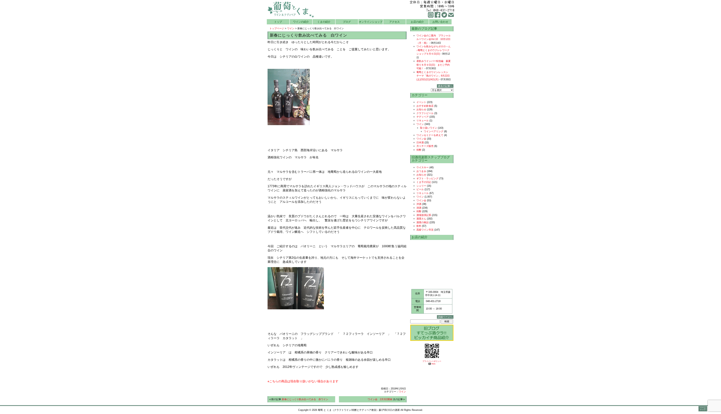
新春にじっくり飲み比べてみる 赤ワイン (305, 399)
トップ (278, 21)
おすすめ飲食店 (425, 105)
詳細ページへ (445, 317)
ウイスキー (422, 167)
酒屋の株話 (422, 222)
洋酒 (418, 204)
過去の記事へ (445, 86)
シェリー (421, 185)
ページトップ (703, 408)
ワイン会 (421, 138)
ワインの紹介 (301, 21)
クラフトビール (425, 113)
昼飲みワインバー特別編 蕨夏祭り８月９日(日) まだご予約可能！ (433, 65)
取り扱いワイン (428, 127)
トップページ (276, 28)
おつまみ (421, 171)
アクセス (394, 21)
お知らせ (421, 109)
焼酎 (418, 149)
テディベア (422, 116)
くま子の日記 (423, 182)
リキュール (422, 120)
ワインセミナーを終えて (429, 135)
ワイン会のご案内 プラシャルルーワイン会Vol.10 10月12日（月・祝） (433, 39)
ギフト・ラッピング (427, 178)
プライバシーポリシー (431, 361)
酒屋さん (421, 218)
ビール (420, 189)
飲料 (418, 226)
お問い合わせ (440, 21)
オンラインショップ (370, 21)
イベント (421, 102)
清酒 (418, 207)
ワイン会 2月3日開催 (380, 399)
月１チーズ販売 (425, 146)
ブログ (347, 21)
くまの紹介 (323, 21)
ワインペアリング (433, 131)
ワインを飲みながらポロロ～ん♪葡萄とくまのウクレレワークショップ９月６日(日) (433, 50)
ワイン (290, 28)
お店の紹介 (417, 21)
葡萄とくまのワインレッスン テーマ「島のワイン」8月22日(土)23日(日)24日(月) (433, 76)
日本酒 (420, 142)
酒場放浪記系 (423, 215)
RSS (433, 364)
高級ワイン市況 (425, 229)
